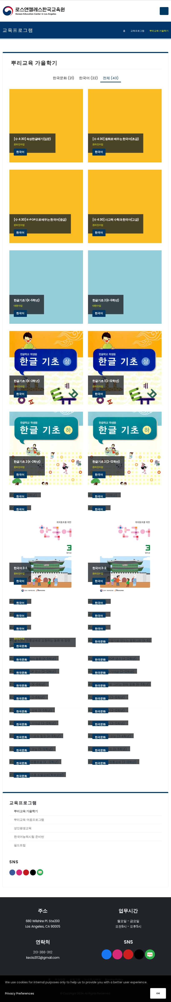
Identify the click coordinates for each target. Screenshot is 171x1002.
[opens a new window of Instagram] (117, 954)
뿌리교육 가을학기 (26, 811)
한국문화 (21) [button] (63, 77)
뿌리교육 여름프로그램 (29, 820)
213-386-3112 (42, 952)
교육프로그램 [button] (137, 30)
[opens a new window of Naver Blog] (150, 954)
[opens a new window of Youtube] (128, 954)
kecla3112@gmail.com (42, 957)
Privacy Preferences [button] (19, 993)
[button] (164, 11)
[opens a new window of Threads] (139, 954)
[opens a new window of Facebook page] (107, 954)
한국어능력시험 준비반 (29, 837)
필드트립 (20, 845)
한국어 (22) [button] (88, 77)
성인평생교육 (22, 828)
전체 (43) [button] (110, 77)
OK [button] (158, 993)
